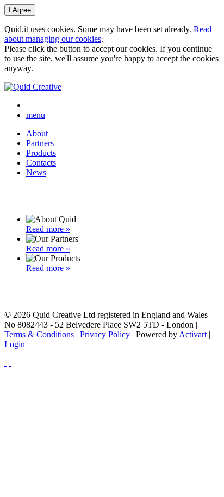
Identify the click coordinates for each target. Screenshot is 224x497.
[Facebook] (5, 362)
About (37, 133)
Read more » (48, 229)
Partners (40, 143)
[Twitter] (10, 362)
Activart (193, 334)
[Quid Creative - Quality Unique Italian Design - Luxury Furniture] (32, 86)
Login (14, 344)
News (36, 172)
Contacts (41, 162)
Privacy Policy (105, 334)
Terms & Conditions (39, 334)
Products (41, 153)
